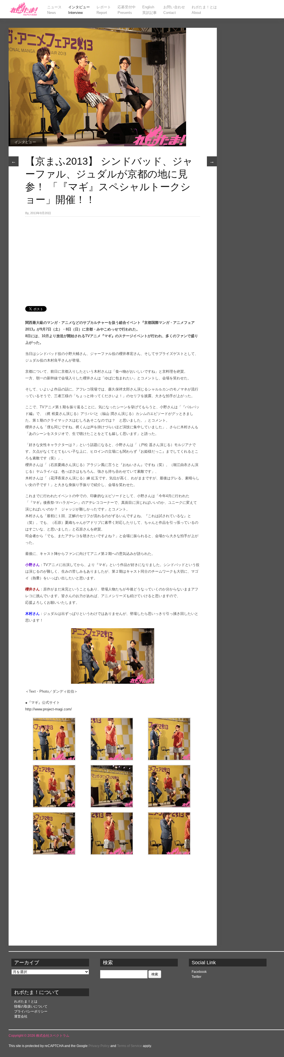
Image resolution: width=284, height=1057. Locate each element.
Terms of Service (129, 1046)
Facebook (199, 972)
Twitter (196, 977)
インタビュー (25, 142)
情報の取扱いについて (30, 1006)
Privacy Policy (99, 1046)
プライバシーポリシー (30, 1011)
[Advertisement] (112, 258)
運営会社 (20, 1016)
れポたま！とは (25, 1001)
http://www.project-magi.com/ (48, 709)
